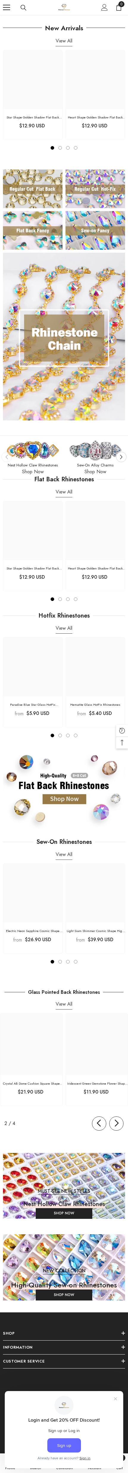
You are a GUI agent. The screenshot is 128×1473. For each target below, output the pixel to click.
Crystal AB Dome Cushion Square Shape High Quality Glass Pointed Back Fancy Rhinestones (31, 1083)
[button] (121, 457)
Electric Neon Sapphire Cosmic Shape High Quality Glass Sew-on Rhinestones (32, 931)
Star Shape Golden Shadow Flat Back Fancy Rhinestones (33, 117)
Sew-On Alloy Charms (95, 465)
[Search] (23, 7)
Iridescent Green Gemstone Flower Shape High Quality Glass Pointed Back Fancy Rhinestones (97, 1083)
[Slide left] (99, 1123)
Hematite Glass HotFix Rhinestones (95, 704)
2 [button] (60, 148)
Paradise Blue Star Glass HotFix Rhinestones (32, 704)
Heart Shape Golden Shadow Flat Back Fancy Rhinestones (95, 117)
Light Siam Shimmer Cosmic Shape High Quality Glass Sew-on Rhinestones (95, 931)
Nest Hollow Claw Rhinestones (33, 465)
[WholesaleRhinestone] (33, 450)
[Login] (104, 7)
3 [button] (68, 148)
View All (64, 40)
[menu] (6, 7)
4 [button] (75, 148)
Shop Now (33, 471)
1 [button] (52, 148)
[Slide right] (116, 1123)
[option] (32, 95)
